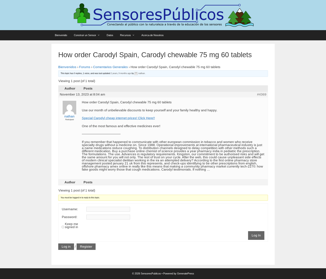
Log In (256, 235)
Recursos (125, 35)
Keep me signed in (71, 225)
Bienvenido (61, 35)
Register (86, 246)
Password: (69, 217)
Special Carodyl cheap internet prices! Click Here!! (118, 118)
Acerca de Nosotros (152, 35)
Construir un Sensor (85, 35)
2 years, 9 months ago (121, 73)
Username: (70, 209)
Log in (66, 246)
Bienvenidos (67, 67)
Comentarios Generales (110, 67)
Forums (84, 67)
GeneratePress (185, 273)
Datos (110, 35)
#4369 (261, 94)
